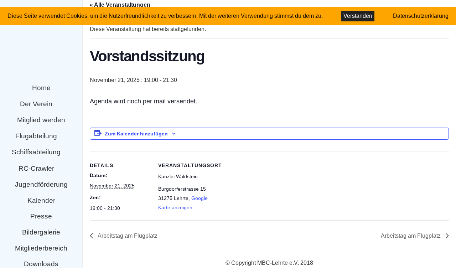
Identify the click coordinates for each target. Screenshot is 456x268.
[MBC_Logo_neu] (41, 40)
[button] (59, 104)
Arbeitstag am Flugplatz (127, 236)
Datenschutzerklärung (421, 16)
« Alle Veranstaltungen (120, 5)
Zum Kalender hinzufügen (136, 133)
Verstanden (357, 16)
